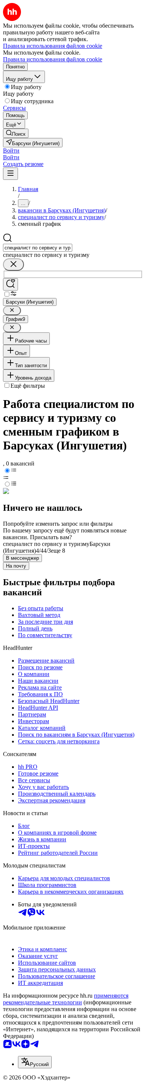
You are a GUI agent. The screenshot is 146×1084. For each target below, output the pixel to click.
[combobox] (37, 248)
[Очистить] (13, 264)
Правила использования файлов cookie (52, 59)
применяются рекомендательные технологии (65, 998)
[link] (15, 133)
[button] (11, 150)
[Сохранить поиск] (10, 284)
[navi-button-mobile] (10, 174)
